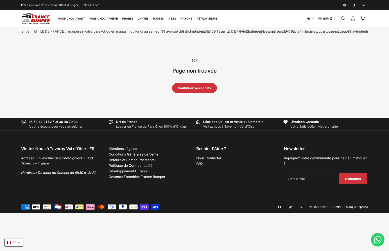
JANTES (143, 18)
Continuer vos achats (194, 88)
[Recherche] (343, 18)
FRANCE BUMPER (331, 207)
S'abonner (353, 179)
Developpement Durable (128, 171)
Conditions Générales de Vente (133, 154)
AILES (172, 18)
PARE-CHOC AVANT (71, 18)
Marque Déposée (357, 207)
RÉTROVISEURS (207, 18)
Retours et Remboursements (132, 160)
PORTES (158, 18)
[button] (14, 242)
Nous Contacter (209, 158)
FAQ (199, 164)
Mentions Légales (123, 149)
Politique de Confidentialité (130, 165)
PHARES (127, 18)
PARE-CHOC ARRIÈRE (103, 18)
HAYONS (186, 18)
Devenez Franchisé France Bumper (137, 177)
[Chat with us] (377, 240)
